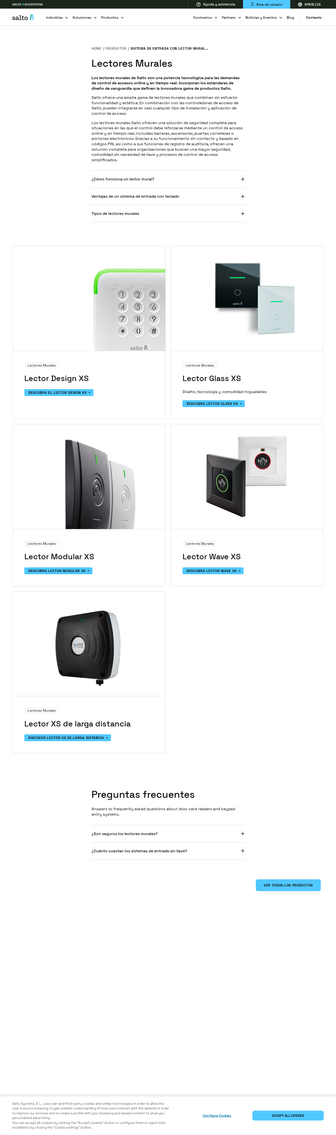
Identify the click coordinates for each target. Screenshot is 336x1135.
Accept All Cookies (288, 1116)
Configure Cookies (217, 1116)
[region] (168, 1115)
